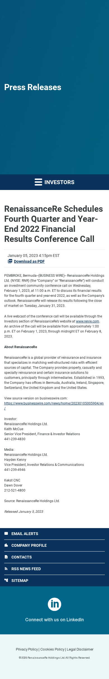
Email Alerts (21, 533)
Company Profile (25, 545)
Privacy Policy (27, 649)
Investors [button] (58, 182)
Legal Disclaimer (80, 649)
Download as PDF (29, 261)
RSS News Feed (22, 569)
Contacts (18, 557)
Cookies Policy (52, 649)
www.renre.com (87, 321)
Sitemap (16, 580)
